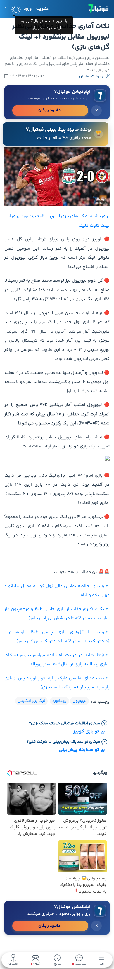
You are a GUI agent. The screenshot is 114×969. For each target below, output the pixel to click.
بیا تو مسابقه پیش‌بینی (82, 750)
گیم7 (36, 964)
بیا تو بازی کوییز (89, 731)
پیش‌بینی (80, 963)
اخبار (101, 963)
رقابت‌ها (13, 963)
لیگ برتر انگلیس (31, 701)
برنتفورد (59, 701)
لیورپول (79, 701)
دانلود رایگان (49, 110)
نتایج (57, 963)
